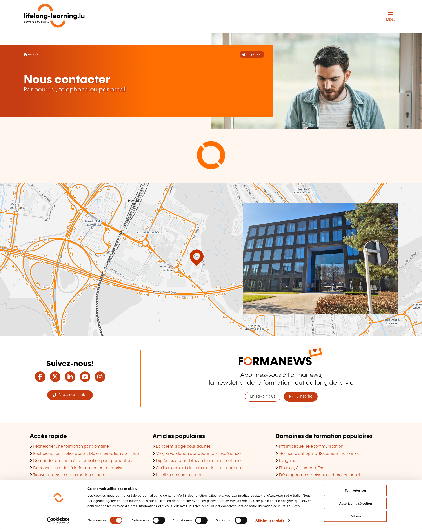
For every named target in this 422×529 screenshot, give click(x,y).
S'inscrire (303, 396)
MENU (390, 19)
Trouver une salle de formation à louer (69, 475)
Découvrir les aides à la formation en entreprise (78, 468)
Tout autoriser (355, 490)
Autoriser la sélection (355, 503)
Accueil (33, 54)
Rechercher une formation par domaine (71, 447)
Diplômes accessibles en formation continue (198, 461)
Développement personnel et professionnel (319, 475)
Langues (287, 461)
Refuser (355, 516)
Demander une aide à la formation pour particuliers (82, 461)
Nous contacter (72, 395)
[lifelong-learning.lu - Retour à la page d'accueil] (54, 16)
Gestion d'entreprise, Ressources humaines (319, 454)
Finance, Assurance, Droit (303, 468)
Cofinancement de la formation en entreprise (199, 468)
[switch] (159, 520)
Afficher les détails (269, 520)
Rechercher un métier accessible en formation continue (86, 454)
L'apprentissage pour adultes (183, 447)
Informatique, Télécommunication (311, 447)
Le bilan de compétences (180, 475)
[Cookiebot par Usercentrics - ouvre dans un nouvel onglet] (58, 520)
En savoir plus (262, 396)
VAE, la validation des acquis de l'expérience (198, 454)
